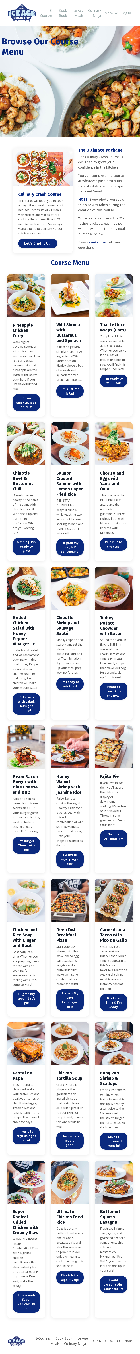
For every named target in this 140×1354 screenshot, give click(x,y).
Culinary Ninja (94, 13)
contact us (97, 242)
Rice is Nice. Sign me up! (70, 1277)
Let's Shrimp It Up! (70, 391)
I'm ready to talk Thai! (113, 381)
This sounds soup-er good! (70, 1140)
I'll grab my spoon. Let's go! (26, 998)
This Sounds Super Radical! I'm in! (26, 1302)
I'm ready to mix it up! (70, 684)
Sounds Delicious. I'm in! (114, 838)
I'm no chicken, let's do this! (26, 402)
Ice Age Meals (78, 13)
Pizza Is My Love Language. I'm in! (70, 1000)
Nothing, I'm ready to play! (26, 546)
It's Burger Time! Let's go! (26, 845)
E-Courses (46, 13)
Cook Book (63, 13)
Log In (126, 13)
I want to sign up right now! (70, 859)
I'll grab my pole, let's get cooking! (70, 547)
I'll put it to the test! (113, 544)
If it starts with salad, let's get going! (26, 704)
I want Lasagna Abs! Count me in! (114, 1284)
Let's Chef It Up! (38, 243)
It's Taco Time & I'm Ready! (114, 1002)
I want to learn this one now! (113, 691)
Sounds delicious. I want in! (114, 1141)
